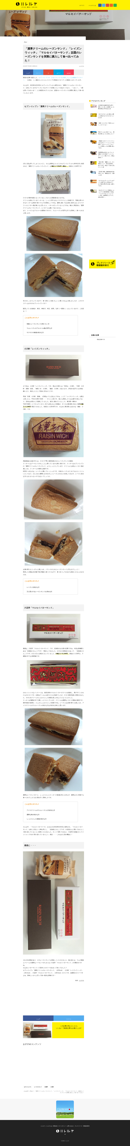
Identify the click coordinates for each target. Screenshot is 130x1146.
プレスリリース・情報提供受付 (82, 1126)
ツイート (38, 73)
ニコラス (81, 66)
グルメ (25, 42)
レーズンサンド (38, 1087)
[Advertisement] (37, 997)
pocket (69, 73)
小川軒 (52, 1087)
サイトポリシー (62, 1126)
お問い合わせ (70, 1126)
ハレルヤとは (92, 5)
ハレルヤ (43, 1126)
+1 (48, 73)
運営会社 (55, 1126)
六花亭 (46, 1087)
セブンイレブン (27, 1087)
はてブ (58, 73)
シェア (28, 73)
